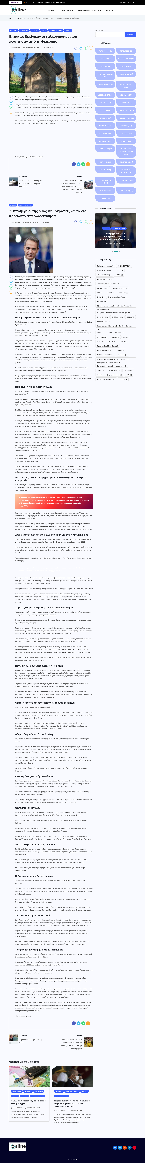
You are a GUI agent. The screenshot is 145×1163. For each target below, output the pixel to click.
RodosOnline (17, 1108)
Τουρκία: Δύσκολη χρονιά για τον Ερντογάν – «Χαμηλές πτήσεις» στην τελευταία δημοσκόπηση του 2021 (72, 1103)
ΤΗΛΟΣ (100, 370)
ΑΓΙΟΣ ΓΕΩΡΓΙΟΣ (104, 275)
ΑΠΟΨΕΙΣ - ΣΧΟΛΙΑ (105, 75)
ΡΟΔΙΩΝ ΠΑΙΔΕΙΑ (104, 350)
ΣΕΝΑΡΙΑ (120, 350)
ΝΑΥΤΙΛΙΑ (126, 133)
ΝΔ (125, 337)
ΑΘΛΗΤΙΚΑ (109, 10)
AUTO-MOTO (105, 51)
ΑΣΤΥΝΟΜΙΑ (126, 74)
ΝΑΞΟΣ (115, 337)
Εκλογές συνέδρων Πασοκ (117, 297)
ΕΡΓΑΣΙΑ (105, 110)
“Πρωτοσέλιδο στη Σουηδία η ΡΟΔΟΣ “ (48, 3)
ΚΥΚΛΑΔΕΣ (105, 133)
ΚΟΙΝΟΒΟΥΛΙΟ (126, 118)
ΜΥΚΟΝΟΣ (102, 337)
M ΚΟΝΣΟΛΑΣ (124, 266)
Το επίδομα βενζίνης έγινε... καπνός (109, 375)
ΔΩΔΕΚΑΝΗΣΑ (105, 95)
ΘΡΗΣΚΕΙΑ (105, 118)
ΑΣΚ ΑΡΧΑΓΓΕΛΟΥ (104, 279)
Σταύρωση (122, 355)
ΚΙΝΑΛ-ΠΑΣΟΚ (103, 321)
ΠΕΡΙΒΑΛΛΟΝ (105, 149)
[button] (112, 251)
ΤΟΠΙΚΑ (105, 190)
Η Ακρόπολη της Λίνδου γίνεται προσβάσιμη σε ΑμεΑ (115, 312)
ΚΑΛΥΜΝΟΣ (102, 317)
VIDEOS (105, 66)
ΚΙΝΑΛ (130, 317)
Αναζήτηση (99, 30)
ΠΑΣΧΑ (123, 341)
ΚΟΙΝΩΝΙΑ (105, 126)
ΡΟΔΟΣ (105, 170)
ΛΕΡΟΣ (100, 332)
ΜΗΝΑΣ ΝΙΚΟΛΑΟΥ (116, 332)
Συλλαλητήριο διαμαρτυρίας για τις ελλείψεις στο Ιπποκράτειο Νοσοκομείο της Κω (112, 359)
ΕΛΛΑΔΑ (126, 103)
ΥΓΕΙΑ (105, 198)
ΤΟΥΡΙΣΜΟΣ (126, 190)
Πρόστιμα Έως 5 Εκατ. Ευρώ (107, 346)
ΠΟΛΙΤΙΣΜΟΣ (126, 162)
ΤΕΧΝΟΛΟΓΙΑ (126, 180)
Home (10, 18)
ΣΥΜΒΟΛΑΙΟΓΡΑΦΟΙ (105, 355)
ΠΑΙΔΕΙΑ (126, 141)
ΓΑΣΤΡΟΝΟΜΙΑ (105, 84)
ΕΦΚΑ (100, 297)
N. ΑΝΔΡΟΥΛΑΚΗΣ (104, 270)
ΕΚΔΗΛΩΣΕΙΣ (126, 95)
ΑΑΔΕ (120, 270)
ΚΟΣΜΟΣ (126, 126)
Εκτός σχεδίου (102, 301)
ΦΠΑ (129, 375)
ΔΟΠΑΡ (110, 292)
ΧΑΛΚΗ (123, 379)
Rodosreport (36, 497)
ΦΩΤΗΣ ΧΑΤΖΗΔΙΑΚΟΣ (106, 379)
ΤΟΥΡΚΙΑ (128, 370)
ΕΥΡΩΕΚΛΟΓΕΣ (126, 110)
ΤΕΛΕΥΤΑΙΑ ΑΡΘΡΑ (105, 181)
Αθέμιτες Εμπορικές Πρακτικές (108, 284)
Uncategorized (126, 59)
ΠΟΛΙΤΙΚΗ (105, 162)
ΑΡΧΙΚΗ (51, 10)
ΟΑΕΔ (100, 341)
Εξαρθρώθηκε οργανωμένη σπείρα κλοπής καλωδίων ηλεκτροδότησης (114, 306)
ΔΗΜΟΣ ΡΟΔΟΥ (66, 10)
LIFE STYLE (105, 59)
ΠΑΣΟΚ (111, 341)
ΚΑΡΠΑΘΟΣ (117, 317)
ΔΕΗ (99, 292)
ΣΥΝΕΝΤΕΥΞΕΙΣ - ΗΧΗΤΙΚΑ (126, 171)
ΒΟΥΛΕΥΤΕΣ (102, 288)
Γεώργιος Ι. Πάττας (120, 288)
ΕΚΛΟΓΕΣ (105, 103)
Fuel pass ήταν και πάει (105, 266)
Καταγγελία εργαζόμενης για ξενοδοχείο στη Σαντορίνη (115, 326)
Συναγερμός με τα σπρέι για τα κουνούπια (111, 366)
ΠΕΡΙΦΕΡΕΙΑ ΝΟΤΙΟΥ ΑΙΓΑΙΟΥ (88, 10)
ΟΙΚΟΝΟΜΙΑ (105, 141)
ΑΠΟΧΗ (119, 275)
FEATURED (19, 18)
